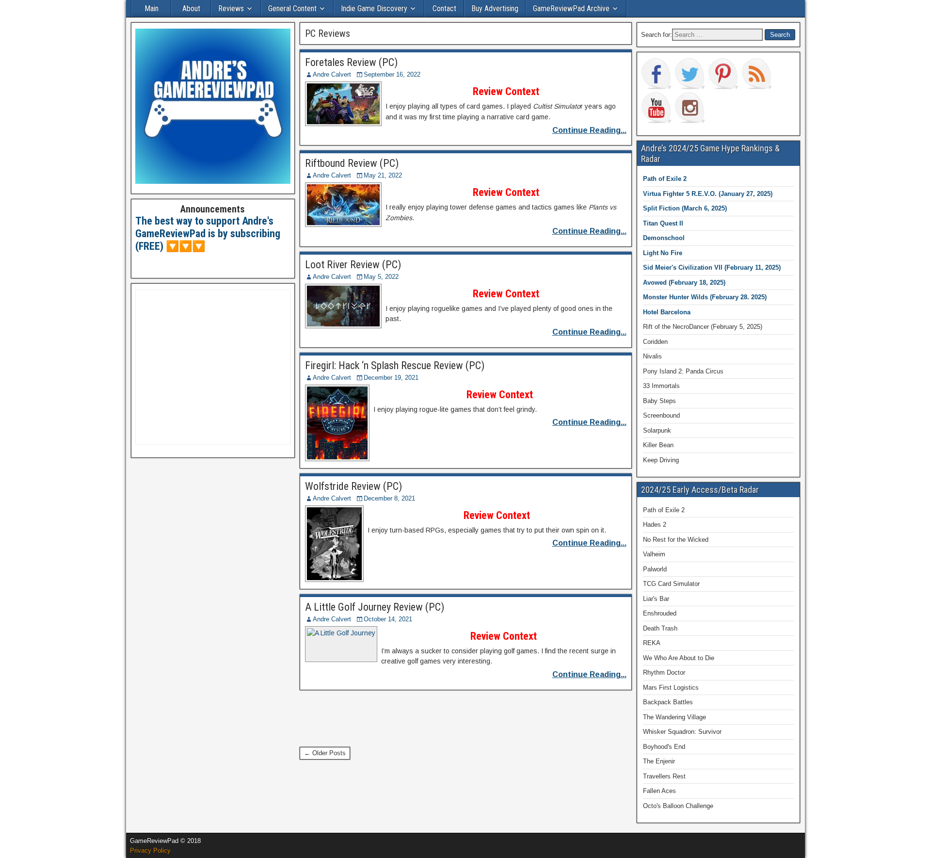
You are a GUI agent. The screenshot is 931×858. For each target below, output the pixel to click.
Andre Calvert (332, 74)
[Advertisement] (476, 717)
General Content (292, 8)
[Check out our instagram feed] (690, 107)
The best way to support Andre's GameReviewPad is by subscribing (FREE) (207, 234)
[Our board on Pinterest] (723, 73)
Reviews (231, 8)
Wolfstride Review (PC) (353, 486)
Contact (444, 8)
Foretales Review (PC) (351, 62)
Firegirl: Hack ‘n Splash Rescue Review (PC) (394, 365)
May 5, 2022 (381, 276)
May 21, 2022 (383, 175)
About (191, 8)
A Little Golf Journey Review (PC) (374, 607)
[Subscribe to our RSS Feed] (756, 73)
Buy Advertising (494, 8)
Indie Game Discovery (374, 8)
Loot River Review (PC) (353, 265)
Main (151, 8)
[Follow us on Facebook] (656, 73)
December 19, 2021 (391, 377)
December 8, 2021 (389, 498)
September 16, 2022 (392, 74)
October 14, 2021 (388, 619)
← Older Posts (325, 753)
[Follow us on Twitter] (690, 73)
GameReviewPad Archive (571, 8)
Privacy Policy (150, 850)
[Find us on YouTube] (656, 107)
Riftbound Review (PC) (352, 163)
